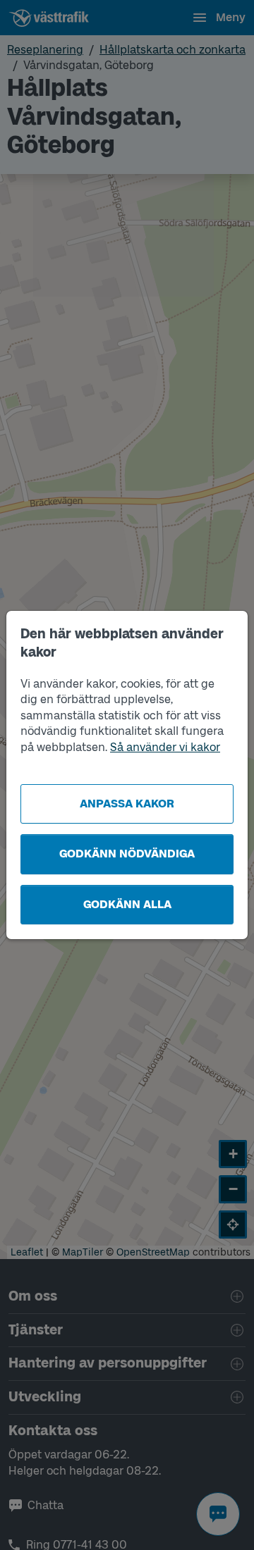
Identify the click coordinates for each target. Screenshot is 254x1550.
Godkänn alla (127, 904)
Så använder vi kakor (165, 747)
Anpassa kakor (127, 803)
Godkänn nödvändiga (127, 853)
